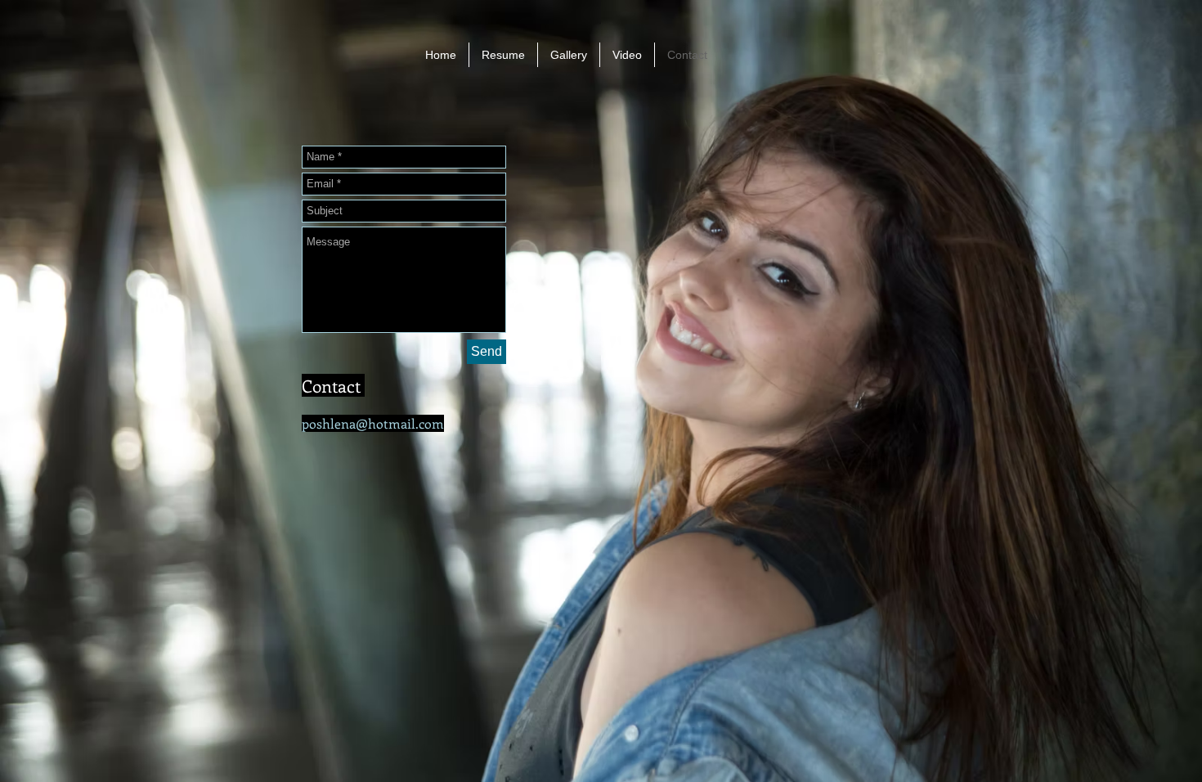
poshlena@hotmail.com (373, 423)
